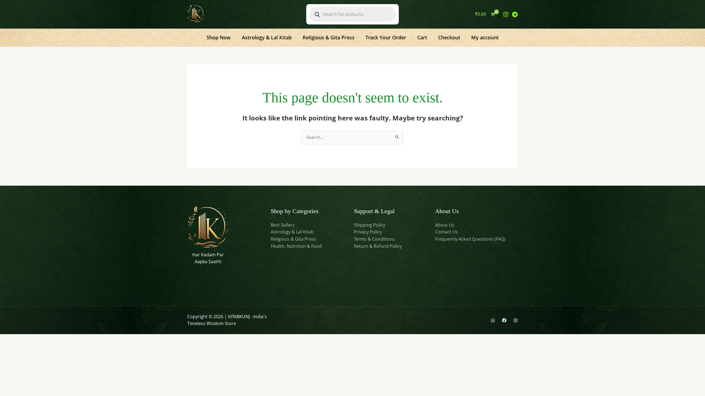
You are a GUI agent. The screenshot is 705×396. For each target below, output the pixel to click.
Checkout (449, 37)
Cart (422, 37)
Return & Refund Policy (378, 246)
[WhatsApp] (493, 320)
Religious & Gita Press (328, 37)
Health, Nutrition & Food (296, 246)
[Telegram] (515, 14)
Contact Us (446, 232)
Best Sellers (283, 225)
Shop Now (219, 37)
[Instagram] (506, 14)
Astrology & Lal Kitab (267, 37)
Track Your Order (385, 37)
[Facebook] (504, 320)
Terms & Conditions (374, 239)
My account (485, 37)
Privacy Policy (368, 232)
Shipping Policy (369, 225)
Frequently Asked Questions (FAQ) (470, 239)
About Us (444, 225)
